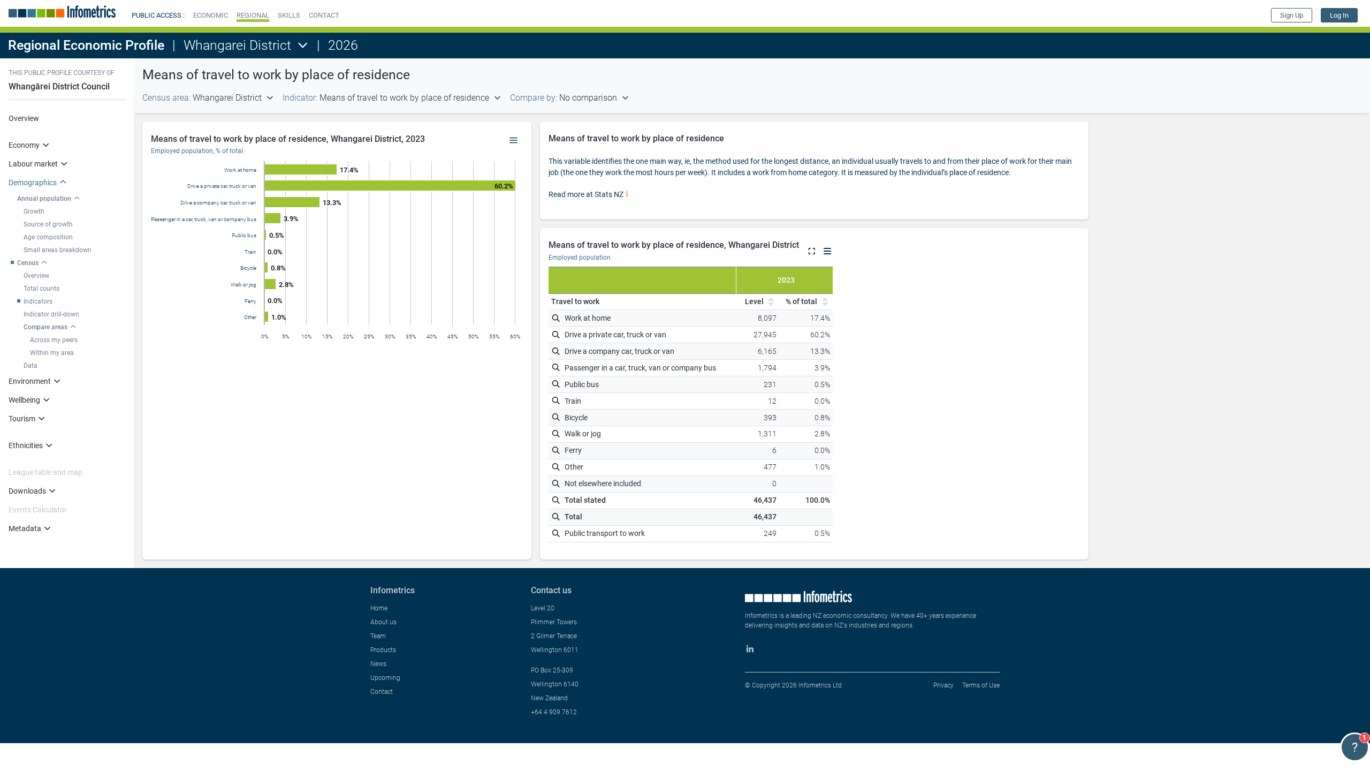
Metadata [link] (25, 528)
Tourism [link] (22, 418)
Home (378, 608)
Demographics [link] (33, 182)
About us (383, 622)
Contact (381, 692)
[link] (1339, 15)
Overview (24, 118)
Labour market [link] (33, 164)
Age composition (48, 237)
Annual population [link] (44, 198)
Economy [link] (24, 145)
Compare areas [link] (45, 327)
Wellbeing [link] (24, 400)
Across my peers (54, 340)
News (378, 664)
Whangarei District (237, 45)
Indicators (38, 301)
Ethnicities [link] (26, 445)
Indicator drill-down (51, 314)
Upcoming (385, 678)
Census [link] (28, 263)
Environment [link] (30, 381)
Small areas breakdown (58, 250)
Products (383, 650)
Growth (34, 211)
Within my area (52, 353)
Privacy (943, 685)
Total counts (41, 288)
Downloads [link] (27, 491)
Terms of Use (981, 685)
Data (30, 365)
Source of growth (48, 224)
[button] (210, 15)
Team (378, 636)
